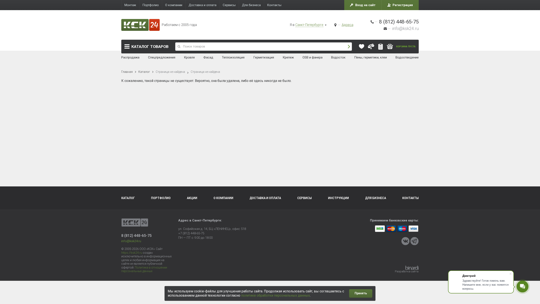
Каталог (150, 46)
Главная (127, 71)
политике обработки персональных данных (275, 295)
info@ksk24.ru (405, 28)
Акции (192, 198)
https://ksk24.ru (131, 252)
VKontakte (405, 241)
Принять (361, 293)
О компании (223, 198)
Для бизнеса (375, 198)
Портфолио (161, 198)
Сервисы (304, 198)
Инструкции (338, 198)
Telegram (414, 241)
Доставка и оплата (265, 198)
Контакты (410, 198)
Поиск (349, 46)
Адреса (347, 25)
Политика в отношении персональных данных (144, 269)
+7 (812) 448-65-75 (191, 233)
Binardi (411, 268)
